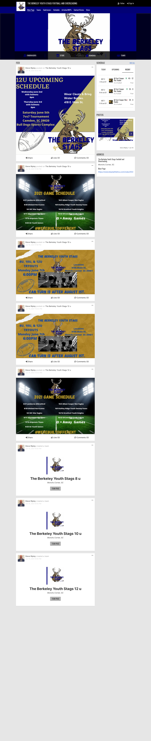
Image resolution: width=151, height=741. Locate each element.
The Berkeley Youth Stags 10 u (58, 68)
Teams (38, 10)
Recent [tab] (127, 69)
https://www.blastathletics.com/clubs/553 (115, 172)
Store (88, 10)
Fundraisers (47, 10)
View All (132, 63)
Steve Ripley (30, 68)
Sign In (131, 3)
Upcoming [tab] (115, 69)
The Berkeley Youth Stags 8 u (55, 479)
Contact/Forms (79, 10)
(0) (56, 158)
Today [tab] (103, 69)
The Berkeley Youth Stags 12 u (58, 306)
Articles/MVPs (67, 10)
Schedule (56, 10)
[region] (115, 134)
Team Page (55, 488)
